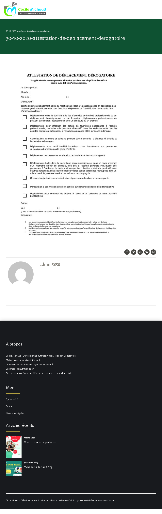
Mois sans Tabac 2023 (38, 467)
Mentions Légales (15, 413)
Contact (10, 406)
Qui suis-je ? (12, 399)
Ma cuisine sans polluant (40, 442)
